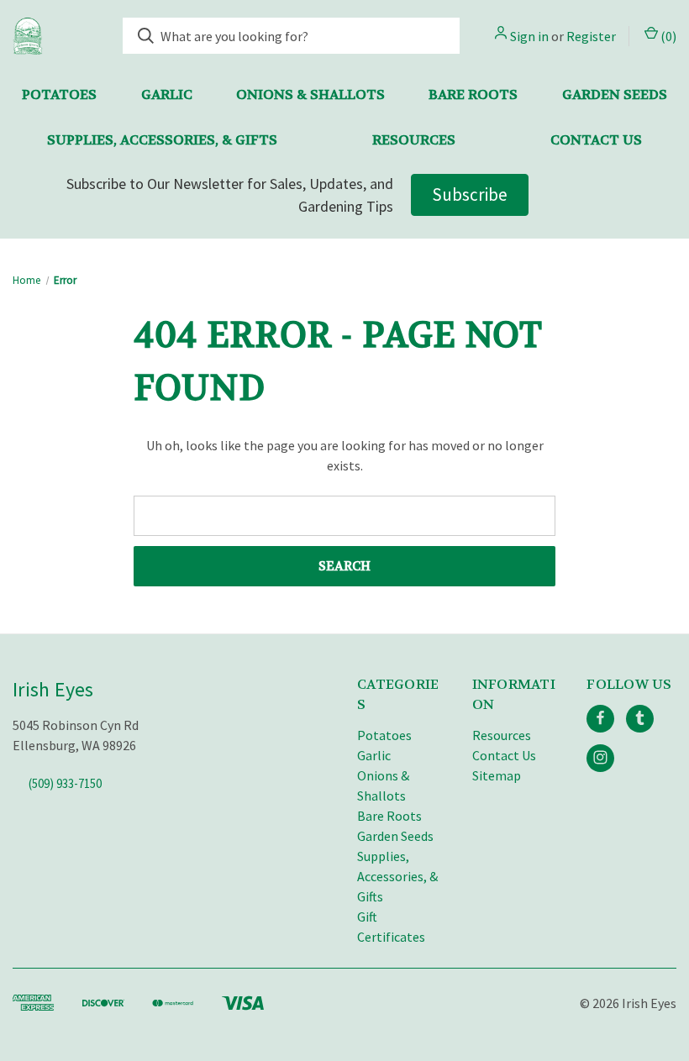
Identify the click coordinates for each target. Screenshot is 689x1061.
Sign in (529, 36)
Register (591, 36)
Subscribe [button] (470, 194)
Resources (413, 140)
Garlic (166, 94)
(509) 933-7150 (65, 782)
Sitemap (496, 775)
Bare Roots (473, 94)
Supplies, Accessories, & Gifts (162, 140)
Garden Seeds (614, 94)
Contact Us (596, 140)
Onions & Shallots (310, 94)
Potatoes (59, 94)
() (667, 36)
